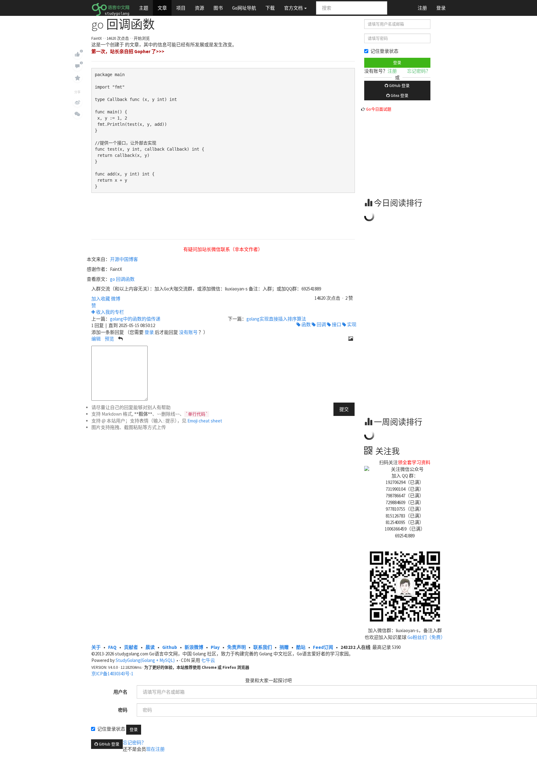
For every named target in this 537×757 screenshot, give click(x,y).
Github (169, 647)
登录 (441, 8)
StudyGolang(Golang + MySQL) (145, 660)
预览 (109, 339)
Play (215, 647)
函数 (306, 324)
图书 (218, 8)
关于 (96, 647)
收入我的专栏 (109, 312)
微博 (115, 299)
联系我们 (262, 647)
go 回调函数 (122, 279)
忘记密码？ (418, 71)
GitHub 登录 (399, 85)
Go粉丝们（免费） (426, 637)
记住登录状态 (384, 51)
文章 (162, 8)
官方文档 (294, 8)
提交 (344, 409)
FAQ (112, 647)
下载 (270, 8)
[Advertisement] (410, 151)
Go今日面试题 (378, 109)
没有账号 (188, 332)
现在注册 (155, 749)
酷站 (300, 647)
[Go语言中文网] (110, 8)
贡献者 (131, 647)
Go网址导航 (244, 8)
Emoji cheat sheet (204, 421)
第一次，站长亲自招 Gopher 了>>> (127, 51)
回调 (321, 324)
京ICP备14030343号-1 (112, 674)
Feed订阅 (323, 647)
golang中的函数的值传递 (135, 319)
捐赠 (284, 647)
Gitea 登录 (399, 95)
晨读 (150, 647)
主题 (143, 8)
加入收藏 (100, 299)
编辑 (96, 339)
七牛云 (208, 660)
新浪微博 (194, 647)
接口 (336, 324)
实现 (351, 324)
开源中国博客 (124, 259)
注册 (422, 8)
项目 (181, 8)
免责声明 (236, 647)
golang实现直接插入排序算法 (276, 319)
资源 (199, 8)
